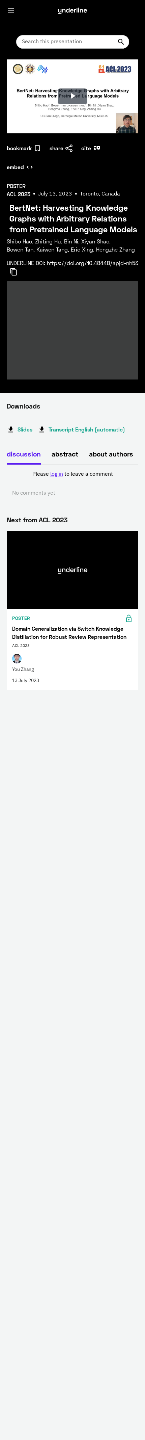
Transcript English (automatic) (87, 429)
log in (56, 474)
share (56, 148)
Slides (25, 429)
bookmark (19, 148)
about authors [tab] (111, 454)
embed (15, 167)
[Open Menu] (11, 11)
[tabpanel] (72, 484)
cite (86, 148)
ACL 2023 (53, 520)
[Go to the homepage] (72, 10)
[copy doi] (17, 272)
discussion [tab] (24, 454)
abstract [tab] (65, 454)
